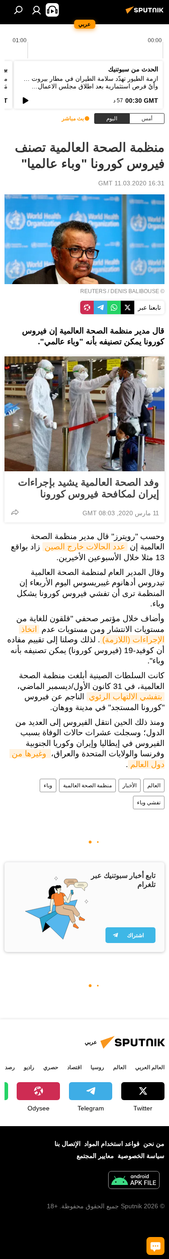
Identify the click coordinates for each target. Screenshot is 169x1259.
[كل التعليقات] (155, 1246)
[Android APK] (133, 1181)
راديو (29, 1067)
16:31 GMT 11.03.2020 (131, 183)
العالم (153, 785)
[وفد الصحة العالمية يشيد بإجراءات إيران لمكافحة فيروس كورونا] (84, 413)
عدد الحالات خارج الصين (85, 546)
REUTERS (93, 291)
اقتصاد (74, 1067)
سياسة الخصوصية (141, 1155)
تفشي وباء (148, 802)
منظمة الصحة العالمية (87, 785)
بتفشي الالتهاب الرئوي (125, 696)
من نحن (153, 1143)
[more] (15, 512)
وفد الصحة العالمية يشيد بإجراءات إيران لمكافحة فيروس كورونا (88, 488)
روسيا (97, 1067)
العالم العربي (149, 1067)
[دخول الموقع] (36, 10)
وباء (48, 785)
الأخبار (130, 785)
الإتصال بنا (68, 1143)
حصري (50, 1067)
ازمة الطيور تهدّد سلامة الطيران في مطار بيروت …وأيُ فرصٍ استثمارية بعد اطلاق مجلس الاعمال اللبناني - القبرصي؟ (90, 86)
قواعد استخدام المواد (112, 1143)
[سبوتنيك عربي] (146, 13)
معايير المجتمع (95, 1155)
